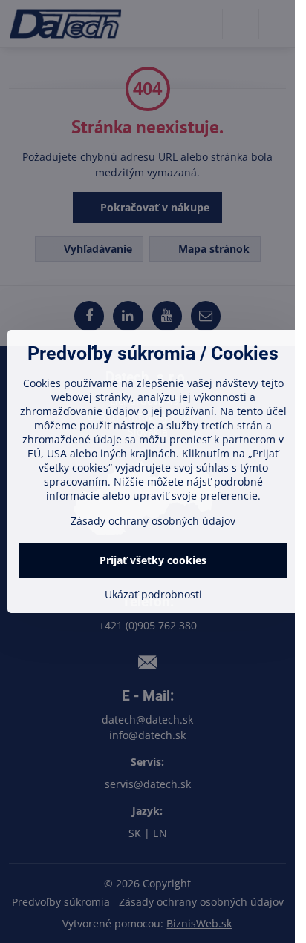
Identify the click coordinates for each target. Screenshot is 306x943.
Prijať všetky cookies (153, 560)
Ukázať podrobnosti (153, 594)
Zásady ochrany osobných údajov (153, 521)
